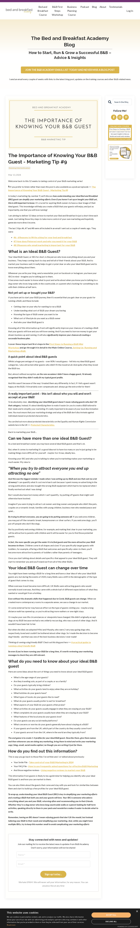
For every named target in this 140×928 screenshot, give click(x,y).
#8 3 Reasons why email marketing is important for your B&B (44, 245)
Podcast (84, 6)
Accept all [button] (111, 915)
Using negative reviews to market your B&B (63, 770)
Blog (94, 6)
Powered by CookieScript (128, 927)
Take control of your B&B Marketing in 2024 (51, 762)
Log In (129, 10)
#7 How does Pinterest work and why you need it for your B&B (45, 241)
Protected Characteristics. (43, 425)
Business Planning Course (72, 10)
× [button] (137, 911)
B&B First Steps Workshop (57, 10)
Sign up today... (53, 874)
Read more (11, 925)
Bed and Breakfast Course (42, 10)
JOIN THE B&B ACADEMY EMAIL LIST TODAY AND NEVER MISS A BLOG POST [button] (70, 69)
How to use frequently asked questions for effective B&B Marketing (63, 766)
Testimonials (115, 6)
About (103, 6)
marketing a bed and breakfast (19, 168)
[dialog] (70, 918)
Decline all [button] (111, 921)
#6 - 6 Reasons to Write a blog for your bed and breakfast (43, 237)
